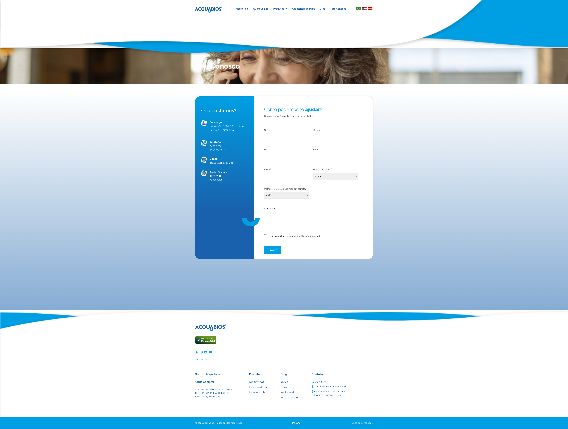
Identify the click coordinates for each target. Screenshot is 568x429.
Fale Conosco (338, 8)
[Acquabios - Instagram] (201, 352)
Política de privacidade (361, 423)
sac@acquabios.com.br (221, 163)
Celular (316, 130)
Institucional (287, 392)
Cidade (316, 149)
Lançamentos (256, 381)
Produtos (278, 9)
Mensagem (269, 208)
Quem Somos (260, 8)
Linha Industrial (257, 392)
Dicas (284, 387)
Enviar (273, 250)
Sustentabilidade (290, 397)
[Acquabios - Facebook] (197, 352)
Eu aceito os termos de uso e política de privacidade (295, 236)
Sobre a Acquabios (207, 374)
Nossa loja (242, 8)
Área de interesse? (322, 169)
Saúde (284, 381)
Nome (267, 130)
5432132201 (320, 381)
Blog (322, 8)
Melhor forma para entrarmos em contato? (285, 189)
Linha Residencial (258, 387)
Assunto (268, 169)
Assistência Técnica (303, 8)
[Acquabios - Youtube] (210, 352)
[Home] (211, 8)
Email (267, 149)
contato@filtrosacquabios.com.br (331, 386)
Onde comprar (204, 381)
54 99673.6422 (217, 149)
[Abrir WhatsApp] (560, 421)
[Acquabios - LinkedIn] (206, 352)
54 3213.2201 (216, 146)
